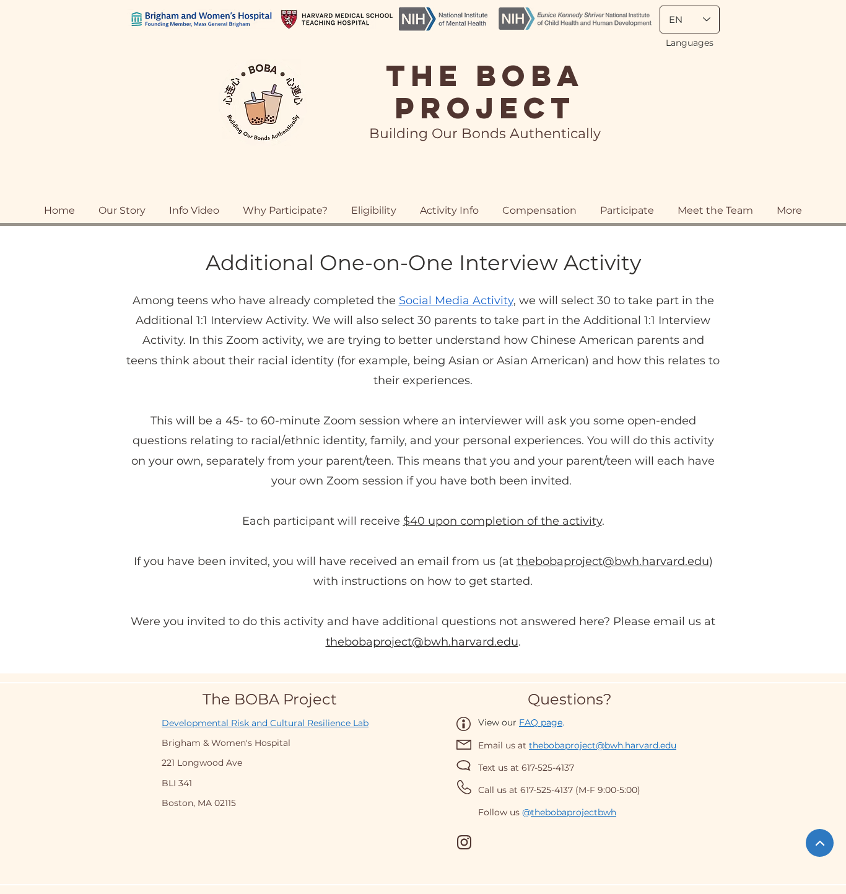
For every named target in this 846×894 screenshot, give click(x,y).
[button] (539, 205)
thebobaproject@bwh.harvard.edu (613, 561)
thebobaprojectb (567, 812)
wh (609, 812)
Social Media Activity (456, 300)
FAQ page (540, 722)
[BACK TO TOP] (820, 843)
